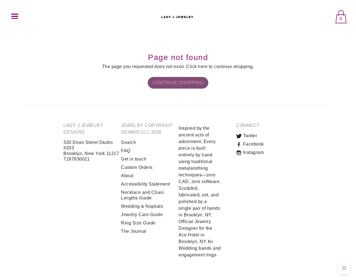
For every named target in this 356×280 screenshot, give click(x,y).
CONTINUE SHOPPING (178, 82)
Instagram (253, 152)
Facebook (253, 144)
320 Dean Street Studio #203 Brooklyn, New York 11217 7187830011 (91, 150)
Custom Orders (137, 167)
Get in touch (133, 159)
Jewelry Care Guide (142, 214)
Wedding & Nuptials (142, 206)
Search (128, 142)
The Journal (133, 231)
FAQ (125, 150)
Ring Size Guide (138, 223)
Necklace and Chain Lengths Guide (142, 195)
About (127, 175)
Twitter (249, 135)
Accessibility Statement (145, 184)
